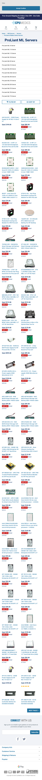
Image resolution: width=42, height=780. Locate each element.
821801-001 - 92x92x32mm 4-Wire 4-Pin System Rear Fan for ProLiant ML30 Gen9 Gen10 (29, 324)
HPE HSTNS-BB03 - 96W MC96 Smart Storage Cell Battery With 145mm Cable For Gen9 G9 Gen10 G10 (29, 399)
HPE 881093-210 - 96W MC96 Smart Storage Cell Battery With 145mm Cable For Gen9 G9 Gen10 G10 (10, 425)
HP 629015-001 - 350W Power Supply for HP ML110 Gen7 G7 (28, 678)
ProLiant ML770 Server (9, 96)
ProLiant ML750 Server (9, 92)
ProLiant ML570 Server (9, 88)
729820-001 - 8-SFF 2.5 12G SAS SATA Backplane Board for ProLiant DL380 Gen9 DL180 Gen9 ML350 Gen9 (29, 146)
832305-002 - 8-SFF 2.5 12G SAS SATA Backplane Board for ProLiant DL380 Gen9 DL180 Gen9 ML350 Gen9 (29, 121)
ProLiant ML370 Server (9, 80)
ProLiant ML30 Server (8, 61)
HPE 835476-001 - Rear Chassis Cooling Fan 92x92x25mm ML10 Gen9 (29, 449)
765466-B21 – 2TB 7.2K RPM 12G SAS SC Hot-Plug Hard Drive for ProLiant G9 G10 (10, 272)
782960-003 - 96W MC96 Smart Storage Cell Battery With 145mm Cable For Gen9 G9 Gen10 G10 (10, 247)
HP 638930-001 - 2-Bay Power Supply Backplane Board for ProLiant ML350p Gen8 (29, 349)
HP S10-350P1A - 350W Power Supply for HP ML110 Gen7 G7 (9, 678)
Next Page (33, 710)
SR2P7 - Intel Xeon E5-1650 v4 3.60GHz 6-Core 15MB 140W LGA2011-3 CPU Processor (10, 196)
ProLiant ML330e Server (9, 73)
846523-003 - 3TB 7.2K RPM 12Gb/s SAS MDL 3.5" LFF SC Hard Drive (10, 322)
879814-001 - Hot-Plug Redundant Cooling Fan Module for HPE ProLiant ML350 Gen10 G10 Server (10, 222)
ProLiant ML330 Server (9, 69)
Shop (6, 29)
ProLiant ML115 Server (9, 53)
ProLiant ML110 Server (9, 49)
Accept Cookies (21, 8)
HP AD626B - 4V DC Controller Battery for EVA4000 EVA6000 (9, 702)
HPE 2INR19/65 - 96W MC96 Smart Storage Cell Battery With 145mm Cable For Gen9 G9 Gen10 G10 (10, 399)
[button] (11, 102)
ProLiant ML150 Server (9, 57)
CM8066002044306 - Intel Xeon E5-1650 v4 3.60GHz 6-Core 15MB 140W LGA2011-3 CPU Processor (29, 171)
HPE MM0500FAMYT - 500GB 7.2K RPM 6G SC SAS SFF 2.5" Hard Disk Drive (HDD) (9, 653)
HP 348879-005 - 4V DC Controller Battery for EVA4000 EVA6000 (28, 702)
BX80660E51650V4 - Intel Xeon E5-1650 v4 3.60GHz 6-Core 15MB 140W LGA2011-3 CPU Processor (10, 171)
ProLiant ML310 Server (9, 65)
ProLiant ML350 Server (9, 77)
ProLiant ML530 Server (9, 84)
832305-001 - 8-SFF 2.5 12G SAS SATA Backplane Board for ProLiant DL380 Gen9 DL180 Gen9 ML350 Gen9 (10, 146)
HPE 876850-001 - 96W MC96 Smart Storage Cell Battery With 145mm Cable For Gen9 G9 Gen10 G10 (29, 425)
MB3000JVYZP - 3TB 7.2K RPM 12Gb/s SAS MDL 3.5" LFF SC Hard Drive (10, 297)
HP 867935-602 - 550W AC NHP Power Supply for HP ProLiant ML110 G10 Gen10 (10, 349)
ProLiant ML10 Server (8, 45)
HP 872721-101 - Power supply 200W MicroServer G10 (29, 373)
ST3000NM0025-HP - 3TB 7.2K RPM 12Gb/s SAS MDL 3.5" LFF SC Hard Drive (29, 272)
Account (26, 29)
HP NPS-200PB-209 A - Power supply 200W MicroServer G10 (9, 373)
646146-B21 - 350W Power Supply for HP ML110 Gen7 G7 (10, 119)
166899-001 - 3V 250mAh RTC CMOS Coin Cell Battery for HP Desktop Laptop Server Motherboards (29, 223)
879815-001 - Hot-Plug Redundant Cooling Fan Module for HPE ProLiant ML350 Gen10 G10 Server (29, 196)
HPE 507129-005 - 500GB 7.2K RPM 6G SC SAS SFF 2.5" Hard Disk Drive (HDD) (29, 652)
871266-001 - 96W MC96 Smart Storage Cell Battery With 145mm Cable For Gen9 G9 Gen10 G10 (29, 247)
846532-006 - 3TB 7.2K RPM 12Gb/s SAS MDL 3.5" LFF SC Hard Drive (29, 297)
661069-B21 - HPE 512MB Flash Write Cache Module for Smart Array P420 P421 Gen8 (10, 501)
